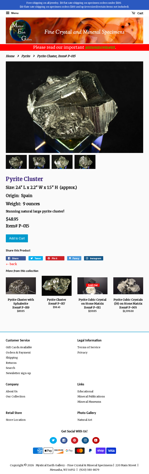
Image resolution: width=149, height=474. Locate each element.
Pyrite (25, 56)
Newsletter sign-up (18, 373)
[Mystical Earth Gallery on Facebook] (64, 440)
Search (10, 368)
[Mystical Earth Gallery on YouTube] (96, 440)
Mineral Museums (89, 401)
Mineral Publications (91, 396)
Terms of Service (88, 347)
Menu (14, 13)
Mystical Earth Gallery (50, 465)
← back (11, 264)
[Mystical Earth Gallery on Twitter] (53, 440)
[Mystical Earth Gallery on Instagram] (85, 440)
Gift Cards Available (19, 347)
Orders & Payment (18, 352)
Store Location (16, 420)
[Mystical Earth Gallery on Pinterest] (75, 440)
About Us (11, 391)
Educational (85, 391)
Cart (140, 13)
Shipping (12, 357)
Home (10, 56)
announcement (100, 47)
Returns (11, 363)
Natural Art (84, 420)
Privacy (82, 352)
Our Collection (15, 396)
